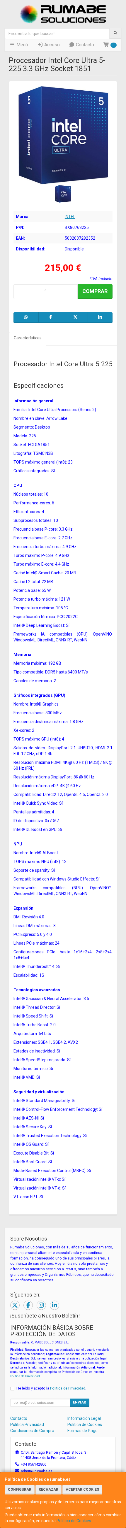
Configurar (19, 1489)
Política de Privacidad (25, 1376)
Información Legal (84, 1418)
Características (28, 338)
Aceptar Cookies (82, 1489)
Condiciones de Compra (32, 1430)
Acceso (51, 45)
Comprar (95, 291)
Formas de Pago (82, 1430)
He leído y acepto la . (51, 1388)
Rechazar (48, 1489)
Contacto (84, 45)
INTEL (70, 216)
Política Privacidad (27, 1424)
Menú (21, 45)
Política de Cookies (74, 1520)
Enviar (79, 1402)
